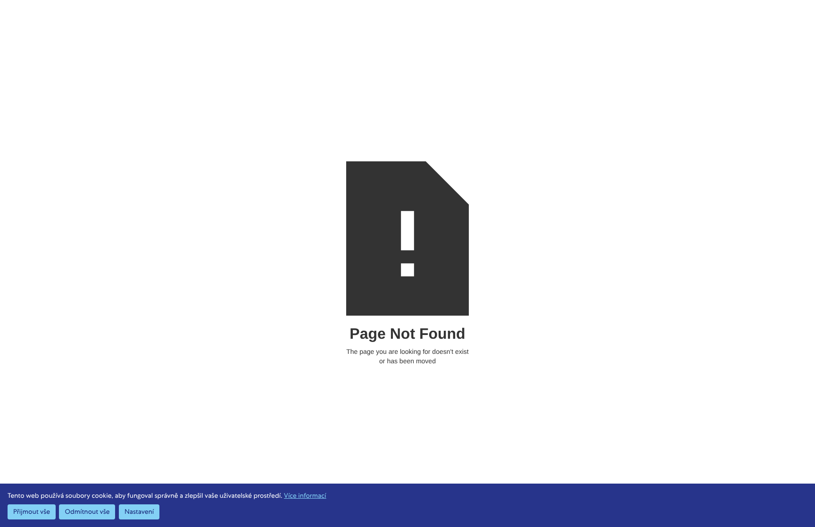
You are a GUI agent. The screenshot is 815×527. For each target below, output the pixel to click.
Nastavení (139, 512)
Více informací (305, 496)
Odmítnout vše (87, 512)
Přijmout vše (31, 512)
